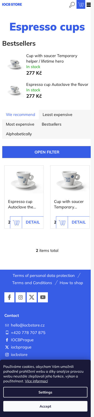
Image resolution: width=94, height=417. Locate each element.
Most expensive (20, 124)
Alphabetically (19, 133)
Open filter (47, 152)
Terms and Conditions (32, 282)
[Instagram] (21, 297)
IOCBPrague (22, 339)
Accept (45, 406)
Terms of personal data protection (44, 275)
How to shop (71, 282)
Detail (33, 222)
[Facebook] (9, 297)
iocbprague (21, 347)
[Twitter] (32, 297)
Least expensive (57, 114)
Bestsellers (51, 124)
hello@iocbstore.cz (28, 325)
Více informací (36, 381)
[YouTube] (43, 297)
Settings (45, 392)
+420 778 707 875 (28, 332)
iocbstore (19, 354)
